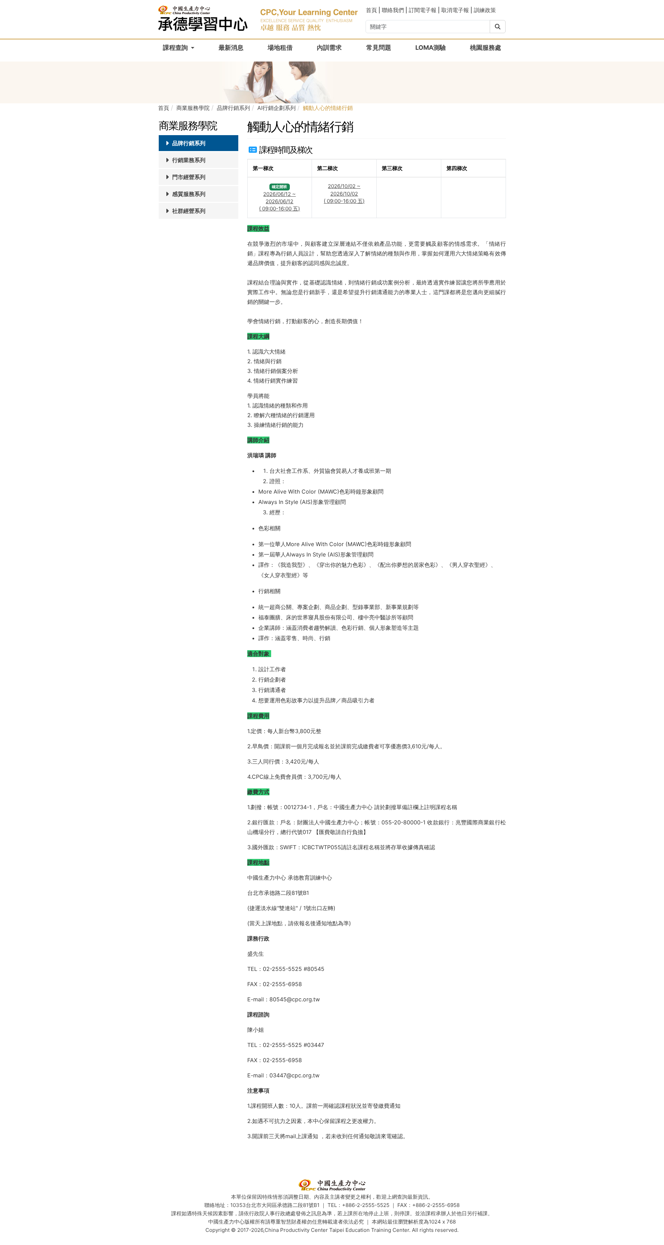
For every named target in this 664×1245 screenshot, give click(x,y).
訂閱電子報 (422, 10)
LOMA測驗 (430, 47)
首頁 (372, 10)
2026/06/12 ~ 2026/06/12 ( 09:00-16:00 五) (279, 201)
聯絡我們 (393, 10)
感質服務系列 (188, 193)
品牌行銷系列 (188, 143)
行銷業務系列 (188, 160)
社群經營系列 (188, 210)
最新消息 (231, 47)
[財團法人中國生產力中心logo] (332, 1184)
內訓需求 (329, 47)
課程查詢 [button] (176, 47)
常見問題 (378, 47)
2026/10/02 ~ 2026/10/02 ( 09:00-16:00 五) (344, 193)
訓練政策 (485, 10)
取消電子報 (455, 10)
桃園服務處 (485, 47)
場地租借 (280, 47)
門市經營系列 (188, 177)
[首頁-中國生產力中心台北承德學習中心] (258, 17)
